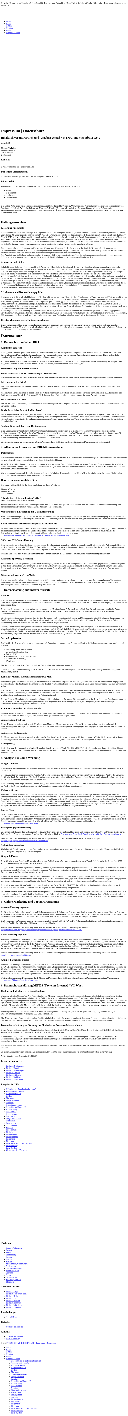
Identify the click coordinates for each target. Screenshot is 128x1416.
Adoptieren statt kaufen (15, 1091)
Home (8, 1347)
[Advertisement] (64, 72)
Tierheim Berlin (12, 1296)
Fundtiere (10, 1103)
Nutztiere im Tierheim (14, 1327)
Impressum (40, 1343)
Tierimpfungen (12, 1137)
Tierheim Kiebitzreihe (14, 1079)
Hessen (9, 1261)
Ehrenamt (10, 1098)
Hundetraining (11, 1109)
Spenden (9, 1127)
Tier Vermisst (11, 1130)
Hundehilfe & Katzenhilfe (16, 1107)
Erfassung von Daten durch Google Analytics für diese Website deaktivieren (91, 834)
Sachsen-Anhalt (12, 1277)
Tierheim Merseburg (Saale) (17, 1294)
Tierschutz (10, 1141)
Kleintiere (10, 28)
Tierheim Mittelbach (14, 1305)
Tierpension (10, 1139)
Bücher (9, 1096)
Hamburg (10, 1259)
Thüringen (10, 1282)
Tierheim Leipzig (13, 1291)
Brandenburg (11, 1255)
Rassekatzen (11, 1123)
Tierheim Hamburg (13, 1303)
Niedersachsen (12, 1266)
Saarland (9, 1273)
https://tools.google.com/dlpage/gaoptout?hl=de (19, 823)
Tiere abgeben (11, 1148)
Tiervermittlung (12, 1146)
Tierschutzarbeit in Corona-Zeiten (19, 1143)
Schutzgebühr (11, 1125)
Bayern (9, 1250)
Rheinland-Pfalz (12, 1270)
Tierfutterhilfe (11, 1134)
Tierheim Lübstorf (13, 1073)
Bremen (9, 1257)
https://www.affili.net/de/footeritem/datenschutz (19, 980)
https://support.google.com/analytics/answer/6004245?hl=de (24, 841)
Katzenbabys (11, 1116)
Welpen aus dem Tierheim (16, 1150)
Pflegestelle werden (13, 1118)
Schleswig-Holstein (13, 1280)
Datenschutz (51, 1343)
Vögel (8, 30)
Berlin (8, 1252)
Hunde (8, 23)
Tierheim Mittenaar (13, 1075)
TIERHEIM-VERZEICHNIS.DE (21, 1343)
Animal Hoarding (18, 1365)
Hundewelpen (11, 1114)
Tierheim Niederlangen (15, 1070)
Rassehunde (11, 1121)
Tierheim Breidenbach (15, 1066)
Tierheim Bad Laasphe (15, 1077)
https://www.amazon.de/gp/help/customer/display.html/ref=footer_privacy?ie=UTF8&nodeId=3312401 (41, 930)
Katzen (9, 26)
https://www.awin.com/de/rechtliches (15, 955)
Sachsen (9, 1275)
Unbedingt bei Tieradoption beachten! (21, 1089)
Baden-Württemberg (14, 1248)
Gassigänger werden (14, 1105)
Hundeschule (11, 1112)
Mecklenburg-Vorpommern (17, 1264)
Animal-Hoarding (13, 1317)
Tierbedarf (10, 1132)
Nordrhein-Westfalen (14, 1268)
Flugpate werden (12, 1100)
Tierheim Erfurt (12, 1298)
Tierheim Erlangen (13, 1307)
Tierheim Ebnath (12, 1068)
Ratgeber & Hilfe (13, 33)
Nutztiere (14, 1388)
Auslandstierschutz (13, 1094)
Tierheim (9, 21)
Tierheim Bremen (13, 1300)
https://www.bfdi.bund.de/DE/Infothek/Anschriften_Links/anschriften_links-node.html (35, 535)
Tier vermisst (16, 1401)
